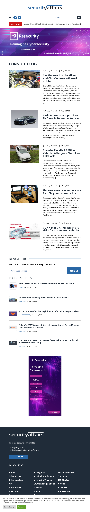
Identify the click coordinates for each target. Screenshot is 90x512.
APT (11, 483)
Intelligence (39, 472)
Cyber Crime (15, 476)
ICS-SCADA (63, 480)
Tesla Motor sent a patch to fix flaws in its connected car (61, 117)
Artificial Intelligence (44, 476)
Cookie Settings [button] (9, 507)
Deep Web (14, 491)
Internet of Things (43, 480)
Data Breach (15, 487)
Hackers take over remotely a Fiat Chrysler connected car (62, 192)
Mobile (37, 491)
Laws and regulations (44, 483)
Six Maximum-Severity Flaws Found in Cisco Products (71, 24)
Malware (38, 487)
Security (22, 301)
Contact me (64, 491)
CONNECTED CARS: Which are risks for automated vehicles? (62, 229)
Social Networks (66, 472)
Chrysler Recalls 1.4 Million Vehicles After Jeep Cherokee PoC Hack (61, 153)
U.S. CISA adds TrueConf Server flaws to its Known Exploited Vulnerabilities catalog (48, 341)
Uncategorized (24, 315)
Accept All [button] (21, 507)
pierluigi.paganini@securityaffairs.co (24, 450)
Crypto (61, 483)
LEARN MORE (19, 457)
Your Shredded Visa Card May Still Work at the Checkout (29, 24)
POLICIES (62, 487)
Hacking (22, 287)
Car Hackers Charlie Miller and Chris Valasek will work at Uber (60, 78)
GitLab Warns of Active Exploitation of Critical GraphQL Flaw (49, 311)
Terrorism (63, 476)
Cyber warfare (16, 480)
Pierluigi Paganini (51, 71)
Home (12, 472)
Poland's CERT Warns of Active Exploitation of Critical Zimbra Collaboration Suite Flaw (49, 326)
